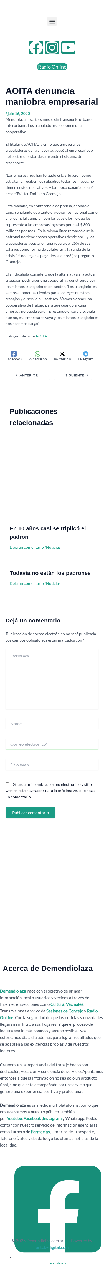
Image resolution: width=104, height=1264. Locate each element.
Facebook (32, 1118)
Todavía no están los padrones (50, 573)
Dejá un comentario (27, 547)
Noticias (53, 547)
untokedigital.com (52, 1247)
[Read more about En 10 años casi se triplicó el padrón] (52, 481)
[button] (52, 21)
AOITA (41, 336)
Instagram (52, 1118)
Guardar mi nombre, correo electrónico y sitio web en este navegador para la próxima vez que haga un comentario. (50, 790)
